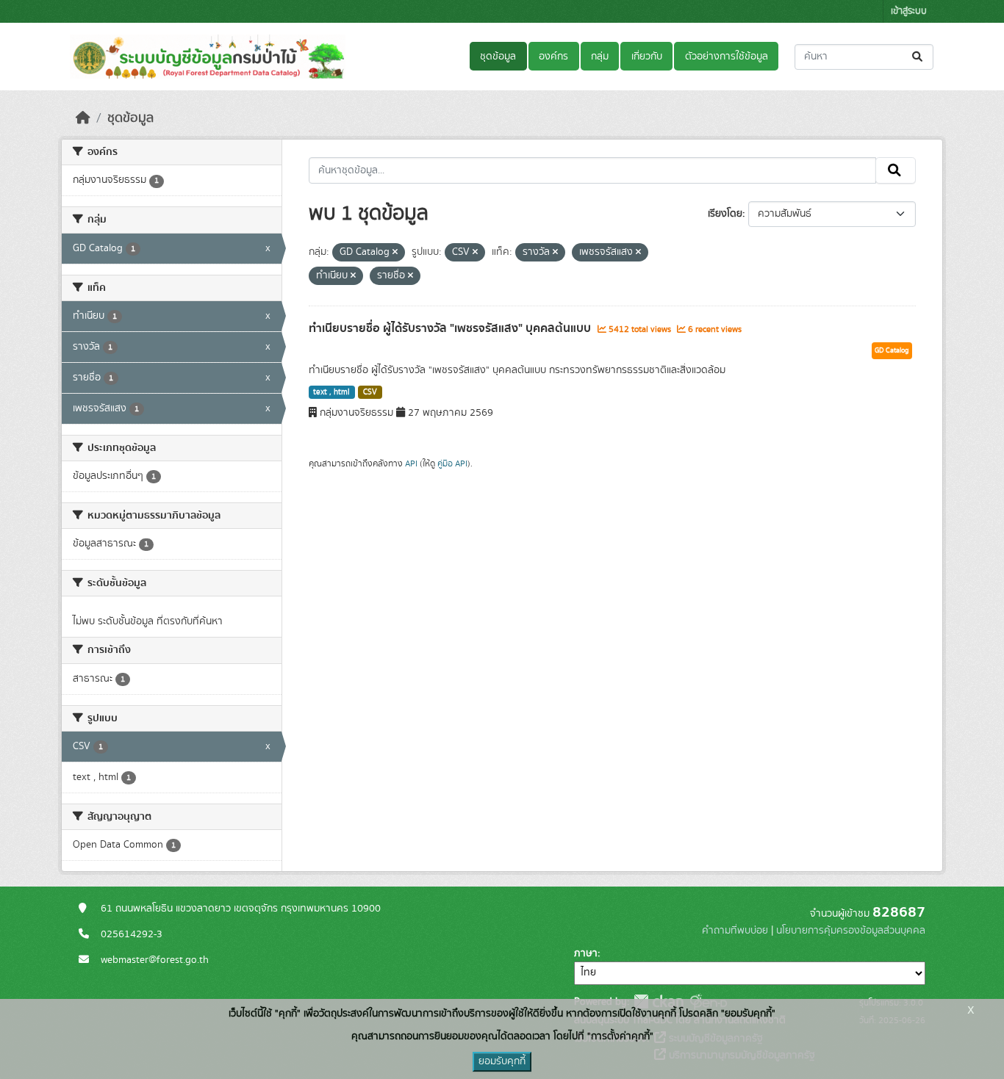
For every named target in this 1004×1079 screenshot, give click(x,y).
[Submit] (918, 57)
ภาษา (586, 953)
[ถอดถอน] (395, 253)
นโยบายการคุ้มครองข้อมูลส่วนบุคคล (850, 930)
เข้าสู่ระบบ (909, 11)
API (411, 463)
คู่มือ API (452, 463)
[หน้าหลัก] (83, 118)
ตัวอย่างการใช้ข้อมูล (726, 56)
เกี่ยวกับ (646, 56)
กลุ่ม (600, 56)
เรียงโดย (725, 213)
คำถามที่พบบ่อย (735, 930)
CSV (370, 392)
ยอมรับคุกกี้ (502, 1061)
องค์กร (553, 56)
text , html (331, 392)
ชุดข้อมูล (498, 56)
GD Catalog (892, 350)
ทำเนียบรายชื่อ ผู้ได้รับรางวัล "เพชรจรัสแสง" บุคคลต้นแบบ (451, 328)
